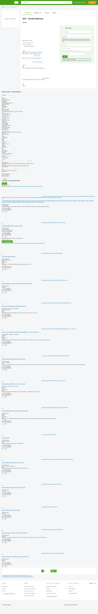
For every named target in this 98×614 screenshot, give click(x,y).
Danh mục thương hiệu (29, 595)
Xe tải (15, 576)
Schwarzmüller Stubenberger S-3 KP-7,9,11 (13, 462)
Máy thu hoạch (30, 576)
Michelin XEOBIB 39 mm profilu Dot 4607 (12, 226)
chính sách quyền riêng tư (82, 58)
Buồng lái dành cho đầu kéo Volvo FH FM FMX (13, 487)
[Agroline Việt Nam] (7, 2)
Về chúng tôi (4, 586)
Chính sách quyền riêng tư (29, 588)
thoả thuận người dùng (33, 243)
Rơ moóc (12, 576)
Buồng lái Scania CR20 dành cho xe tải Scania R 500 (15, 556)
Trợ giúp (4, 588)
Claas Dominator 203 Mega (8, 256)
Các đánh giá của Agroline (29, 593)
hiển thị (4, 178)
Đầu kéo (8, 576)
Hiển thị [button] (31, 53)
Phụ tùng (4, 576)
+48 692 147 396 (37, 53)
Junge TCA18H (5, 437)
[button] (29, 46)
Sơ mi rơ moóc (20, 576)
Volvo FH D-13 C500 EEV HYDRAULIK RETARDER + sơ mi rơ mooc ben (20, 332)
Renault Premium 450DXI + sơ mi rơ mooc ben (13, 384)
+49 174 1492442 (37, 58)
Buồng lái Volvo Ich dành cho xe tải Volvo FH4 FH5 (14, 533)
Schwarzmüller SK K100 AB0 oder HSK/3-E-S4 (13, 359)
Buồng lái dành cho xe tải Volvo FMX (11, 510)
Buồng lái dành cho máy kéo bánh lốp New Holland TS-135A (17, 283)
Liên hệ (3, 591)
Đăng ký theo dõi (7, 241)
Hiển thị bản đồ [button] (46, 78)
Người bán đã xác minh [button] (28, 40)
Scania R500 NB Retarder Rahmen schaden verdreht (15, 410)
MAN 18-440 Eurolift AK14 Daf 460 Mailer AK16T (14, 306)
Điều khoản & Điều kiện (29, 586)
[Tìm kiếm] (22, 2)
